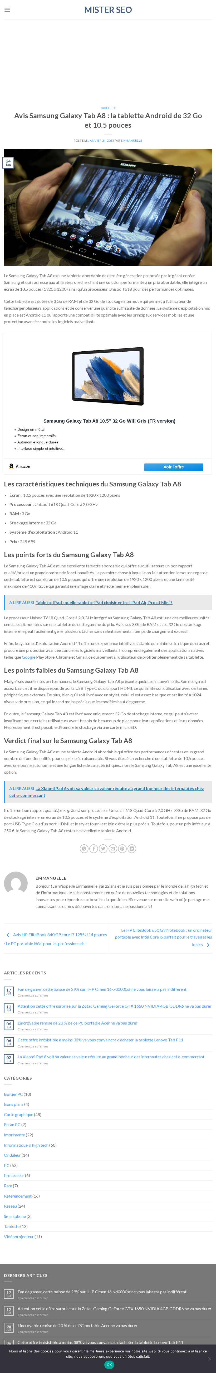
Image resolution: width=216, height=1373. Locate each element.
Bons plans (13, 1104)
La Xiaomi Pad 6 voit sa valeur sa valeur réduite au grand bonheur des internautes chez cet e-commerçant (111, 1056)
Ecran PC (12, 1124)
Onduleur (12, 1154)
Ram (8, 1185)
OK (109, 1364)
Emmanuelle (131, 140)
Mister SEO (108, 10)
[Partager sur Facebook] (93, 848)
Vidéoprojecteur (19, 1236)
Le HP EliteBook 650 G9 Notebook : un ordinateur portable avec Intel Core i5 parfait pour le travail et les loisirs (163, 937)
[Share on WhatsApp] (84, 848)
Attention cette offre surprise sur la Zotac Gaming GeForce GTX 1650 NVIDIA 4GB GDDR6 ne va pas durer (115, 1005)
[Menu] (7, 9)
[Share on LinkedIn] (131, 848)
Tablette (108, 107)
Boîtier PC (13, 1094)
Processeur (14, 1175)
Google (28, 656)
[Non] (209, 1360)
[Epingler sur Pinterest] (122, 848)
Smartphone (15, 1216)
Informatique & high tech (26, 1144)
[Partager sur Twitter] (103, 848)
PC (6, 1165)
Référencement (18, 1195)
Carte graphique (18, 1114)
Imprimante (14, 1134)
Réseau (10, 1205)
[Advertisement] (108, 59)
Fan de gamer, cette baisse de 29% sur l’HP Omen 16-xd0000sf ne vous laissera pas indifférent (102, 989)
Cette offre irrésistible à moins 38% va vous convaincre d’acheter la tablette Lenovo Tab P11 (100, 1039)
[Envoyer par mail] (113, 848)
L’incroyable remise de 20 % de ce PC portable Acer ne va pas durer (78, 1022)
